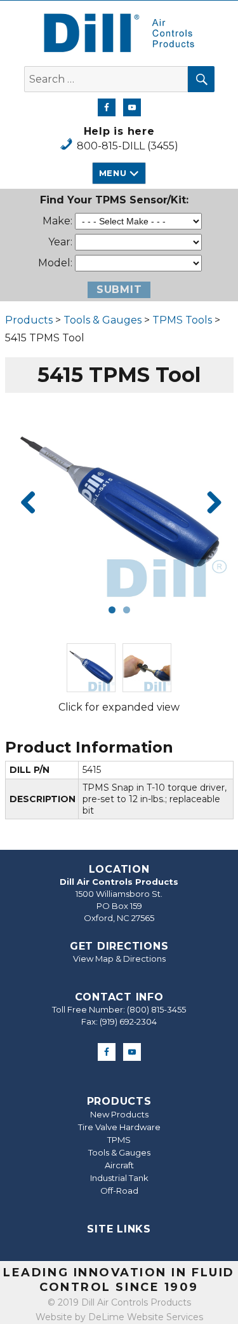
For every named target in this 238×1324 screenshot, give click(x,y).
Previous (28, 503)
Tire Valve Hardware (119, 1127)
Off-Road (119, 1190)
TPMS (119, 1140)
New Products (119, 1114)
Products (29, 320)
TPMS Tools (182, 320)
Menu (112, 173)
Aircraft (119, 1165)
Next (209, 503)
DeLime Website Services (145, 1317)
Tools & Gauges (102, 320)
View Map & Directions (119, 958)
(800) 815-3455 (156, 1009)
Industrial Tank (119, 1178)
